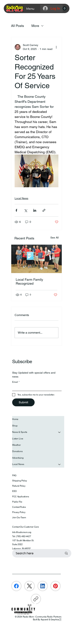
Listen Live (17, 438)
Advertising (18, 458)
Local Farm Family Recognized (29, 281)
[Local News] (59, 464)
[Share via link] (44, 210)
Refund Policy (18, 486)
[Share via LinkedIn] (34, 210)
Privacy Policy (18, 512)
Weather (16, 445)
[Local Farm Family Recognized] (36, 259)
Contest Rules (19, 507)
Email (16, 382)
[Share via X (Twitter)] (25, 210)
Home (15, 419)
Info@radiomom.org (21, 532)
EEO (14, 491)
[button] (65, 8)
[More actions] (56, 47)
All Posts (17, 26)
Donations (17, 451)
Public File (17, 501)
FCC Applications (20, 496)
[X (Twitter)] (29, 586)
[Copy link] (35, 598)
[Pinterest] (55, 586)
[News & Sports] (59, 432)
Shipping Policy (19, 480)
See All (54, 237)
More (35, 26)
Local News (21, 198)
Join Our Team (19, 517)
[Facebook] (16, 586)
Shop (15, 425)
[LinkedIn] (42, 586)
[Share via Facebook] (16, 210)
